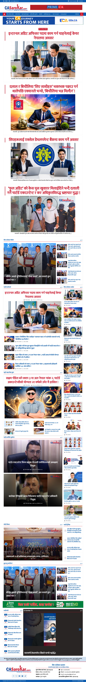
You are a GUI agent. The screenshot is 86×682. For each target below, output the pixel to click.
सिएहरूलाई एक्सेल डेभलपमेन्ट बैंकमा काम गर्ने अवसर (44, 140)
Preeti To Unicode (73, 1)
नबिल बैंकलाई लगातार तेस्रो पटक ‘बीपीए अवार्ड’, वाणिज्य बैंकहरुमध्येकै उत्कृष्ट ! (74, 273)
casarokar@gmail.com (14, 1)
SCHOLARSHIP (63, 14)
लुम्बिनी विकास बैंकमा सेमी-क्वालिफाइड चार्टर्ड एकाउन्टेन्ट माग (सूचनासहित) (14, 627)
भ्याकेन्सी (40, 14)
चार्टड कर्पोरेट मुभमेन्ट (9, 437)
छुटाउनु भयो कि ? (8, 563)
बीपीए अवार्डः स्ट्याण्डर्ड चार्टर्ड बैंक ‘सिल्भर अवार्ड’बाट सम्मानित (74, 255)
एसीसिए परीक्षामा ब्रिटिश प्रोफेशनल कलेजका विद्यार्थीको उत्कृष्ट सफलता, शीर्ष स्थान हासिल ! (22, 423)
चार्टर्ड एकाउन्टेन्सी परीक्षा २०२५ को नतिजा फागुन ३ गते (51, 424)
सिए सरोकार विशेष (9, 240)
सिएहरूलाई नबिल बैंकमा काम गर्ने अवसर (14, 633)
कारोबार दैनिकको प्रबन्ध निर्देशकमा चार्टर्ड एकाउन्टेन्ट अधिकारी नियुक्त (33, 497)
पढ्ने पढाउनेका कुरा (9, 372)
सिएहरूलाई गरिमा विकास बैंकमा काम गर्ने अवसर (13, 646)
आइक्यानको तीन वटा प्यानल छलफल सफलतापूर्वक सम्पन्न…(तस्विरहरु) (29, 556)
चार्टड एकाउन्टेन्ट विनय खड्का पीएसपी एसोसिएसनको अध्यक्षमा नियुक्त (33, 464)
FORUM (77, 14)
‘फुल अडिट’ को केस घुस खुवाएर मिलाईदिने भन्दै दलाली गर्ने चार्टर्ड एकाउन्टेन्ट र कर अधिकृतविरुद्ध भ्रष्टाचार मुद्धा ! (43, 190)
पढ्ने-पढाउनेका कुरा (25, 14)
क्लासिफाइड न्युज (47, 14)
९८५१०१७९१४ (80, 1)
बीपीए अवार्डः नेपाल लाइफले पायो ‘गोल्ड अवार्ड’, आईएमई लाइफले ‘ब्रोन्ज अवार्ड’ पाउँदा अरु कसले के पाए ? (74, 247)
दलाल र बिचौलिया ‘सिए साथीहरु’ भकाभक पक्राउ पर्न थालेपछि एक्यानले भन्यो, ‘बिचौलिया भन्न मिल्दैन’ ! (44, 89)
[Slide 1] (31, 558)
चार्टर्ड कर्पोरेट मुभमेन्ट (34, 14)
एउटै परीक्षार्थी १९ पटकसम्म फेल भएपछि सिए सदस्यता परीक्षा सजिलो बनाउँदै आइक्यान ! (52, 431)
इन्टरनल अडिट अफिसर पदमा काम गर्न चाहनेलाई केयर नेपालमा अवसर (43, 35)
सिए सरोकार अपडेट (10, 14)
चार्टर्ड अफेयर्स (17, 14)
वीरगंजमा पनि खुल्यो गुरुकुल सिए (21, 431)
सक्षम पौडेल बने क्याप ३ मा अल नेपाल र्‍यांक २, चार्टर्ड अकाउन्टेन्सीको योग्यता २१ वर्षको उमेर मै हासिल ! (37, 356)
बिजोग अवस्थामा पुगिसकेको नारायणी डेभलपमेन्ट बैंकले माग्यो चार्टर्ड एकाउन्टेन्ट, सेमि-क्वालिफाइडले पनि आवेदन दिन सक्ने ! (14, 652)
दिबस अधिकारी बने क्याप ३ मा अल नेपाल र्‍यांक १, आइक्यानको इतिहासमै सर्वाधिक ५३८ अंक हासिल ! (36, 365)
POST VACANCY (56, 14)
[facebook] (4, 1)
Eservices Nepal (80, 681)
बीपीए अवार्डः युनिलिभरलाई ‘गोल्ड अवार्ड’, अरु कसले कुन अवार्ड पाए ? (28, 278)
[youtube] (7, 1)
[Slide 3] (34, 558)
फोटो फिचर (7, 524)
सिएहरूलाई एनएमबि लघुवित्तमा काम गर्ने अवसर (14, 640)
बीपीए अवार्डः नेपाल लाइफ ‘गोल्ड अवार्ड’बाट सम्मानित (74, 280)
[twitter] (5, 1)
